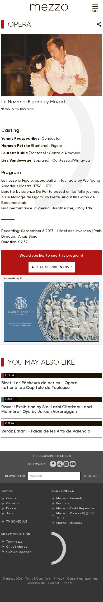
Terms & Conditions (37, 578)
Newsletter (15, 476)
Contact (53, 583)
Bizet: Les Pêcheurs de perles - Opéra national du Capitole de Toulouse (39, 385)
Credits (67, 583)
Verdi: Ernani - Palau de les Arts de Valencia (45, 431)
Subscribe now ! (54, 267)
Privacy (59, 578)
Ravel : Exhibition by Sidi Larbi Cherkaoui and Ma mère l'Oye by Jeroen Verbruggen (46, 409)
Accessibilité (36, 583)
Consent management (82, 578)
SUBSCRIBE (91, 475)
